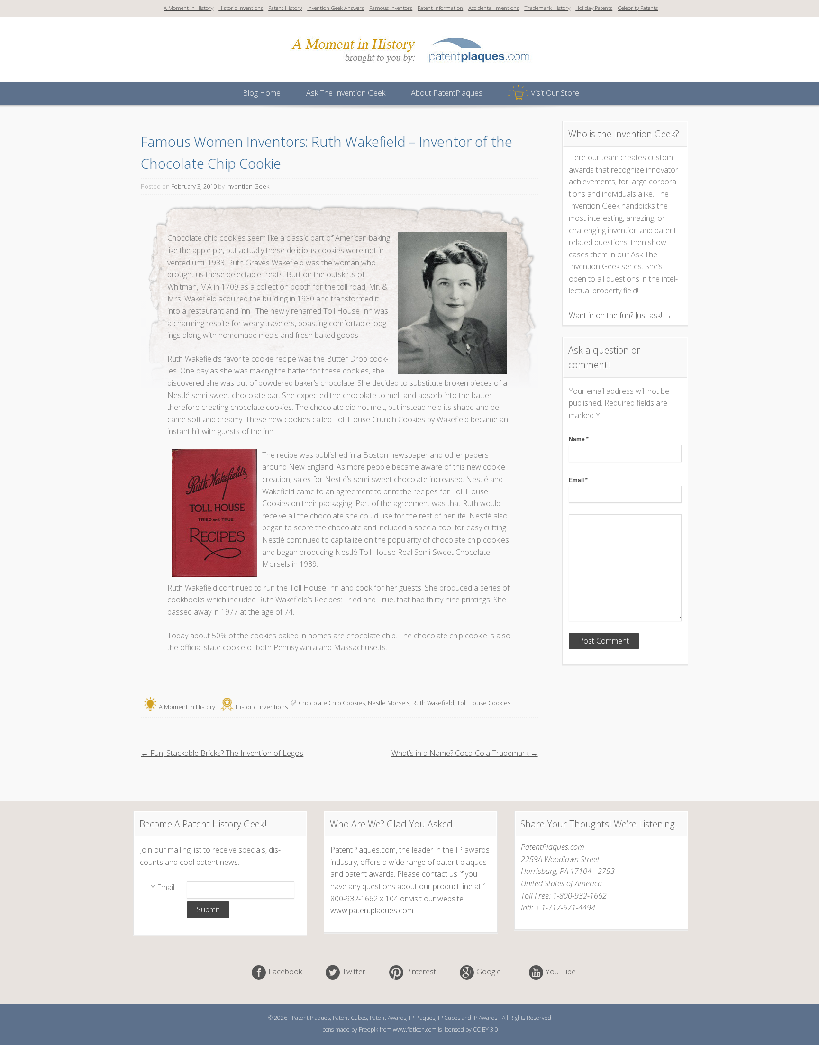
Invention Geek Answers (335, 7)
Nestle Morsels (389, 703)
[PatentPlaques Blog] (410, 68)
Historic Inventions (240, 7)
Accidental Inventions (493, 7)
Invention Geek (247, 186)
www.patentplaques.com (371, 910)
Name (579, 439)
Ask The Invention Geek (345, 93)
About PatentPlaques (446, 93)
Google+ (490, 971)
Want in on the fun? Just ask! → (620, 315)
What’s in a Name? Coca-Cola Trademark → (464, 753)
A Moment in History (188, 7)
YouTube (561, 971)
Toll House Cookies (483, 703)
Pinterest (421, 971)
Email (578, 480)
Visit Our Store (555, 93)
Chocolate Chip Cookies (332, 703)
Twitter (353, 971)
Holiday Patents (593, 7)
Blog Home (262, 93)
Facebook (285, 971)
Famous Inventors (390, 7)
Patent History (285, 7)
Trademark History (547, 7)
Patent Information (440, 7)
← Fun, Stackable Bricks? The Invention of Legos (222, 753)
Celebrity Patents (638, 7)
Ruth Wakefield (433, 703)
